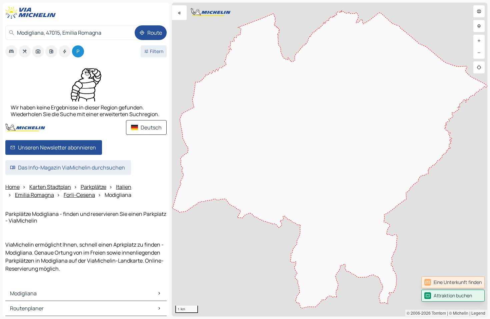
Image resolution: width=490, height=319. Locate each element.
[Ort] (479, 67)
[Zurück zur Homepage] (32, 12)
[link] (453, 282)
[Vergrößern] (479, 41)
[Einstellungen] (479, 26)
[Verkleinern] (479, 53)
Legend (478, 313)
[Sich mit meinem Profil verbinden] (479, 11)
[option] (11, 51)
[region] (329, 159)
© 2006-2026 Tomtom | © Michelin (437, 313)
